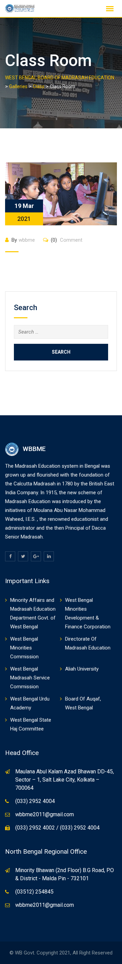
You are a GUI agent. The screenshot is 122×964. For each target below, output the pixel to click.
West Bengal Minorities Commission (24, 648)
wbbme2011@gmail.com (44, 814)
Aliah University (82, 669)
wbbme (27, 240)
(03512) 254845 (34, 891)
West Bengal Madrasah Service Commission (30, 678)
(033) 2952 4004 (35, 801)
